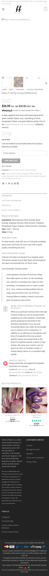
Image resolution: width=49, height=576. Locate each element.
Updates (29, 453)
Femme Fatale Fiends (10, 532)
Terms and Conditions (35, 457)
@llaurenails (22, 369)
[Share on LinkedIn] (18, 183)
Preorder (20, 89)
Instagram (6, 517)
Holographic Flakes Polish (30, 174)
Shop (11, 89)
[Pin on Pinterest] (15, 183)
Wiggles (12, 417)
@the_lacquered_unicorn (27, 375)
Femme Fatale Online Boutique (10, 526)
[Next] (43, 46)
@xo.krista (37, 372)
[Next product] (4, 101)
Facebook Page (7, 521)
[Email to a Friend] (12, 183)
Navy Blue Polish (13, 176)
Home (4, 89)
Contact (29, 445)
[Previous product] (8, 101)
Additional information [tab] (11, 200)
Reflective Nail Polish (26, 176)
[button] (3, 9)
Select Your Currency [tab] (11, 210)
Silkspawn (36, 417)
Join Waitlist (11, 161)
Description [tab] (7, 196)
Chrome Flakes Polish (13, 174)
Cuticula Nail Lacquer (17, 170)
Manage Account (33, 449)
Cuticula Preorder (35, 89)
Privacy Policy (31, 462)
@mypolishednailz (16, 372)
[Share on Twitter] (9, 183)
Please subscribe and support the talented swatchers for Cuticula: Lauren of (26, 366)
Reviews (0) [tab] (6, 205)
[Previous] (6, 46)
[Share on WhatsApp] (3, 183)
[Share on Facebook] (6, 183)
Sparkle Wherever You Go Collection (20, 124)
